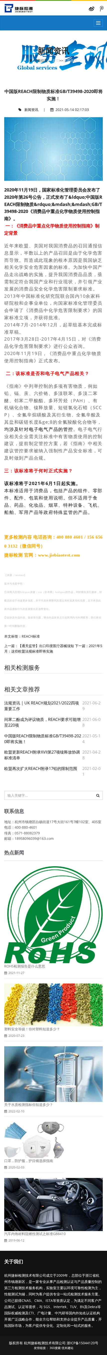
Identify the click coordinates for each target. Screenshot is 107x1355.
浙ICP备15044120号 (82, 1343)
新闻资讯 (70, 60)
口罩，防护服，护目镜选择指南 (28, 1160)
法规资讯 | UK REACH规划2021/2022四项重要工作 (41, 705)
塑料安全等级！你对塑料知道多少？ (32, 1029)
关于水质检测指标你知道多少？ (28, 1104)
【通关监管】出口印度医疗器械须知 (46, 645)
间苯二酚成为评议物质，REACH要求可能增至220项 (42, 722)
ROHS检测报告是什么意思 (24, 966)
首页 (55, 60)
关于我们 (13, 1261)
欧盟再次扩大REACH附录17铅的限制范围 (40, 768)
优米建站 (67, 1348)
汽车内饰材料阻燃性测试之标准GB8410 (35, 1233)
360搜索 (55, 1348)
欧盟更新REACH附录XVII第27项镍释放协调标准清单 (42, 755)
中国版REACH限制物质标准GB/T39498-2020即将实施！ (42, 738)
